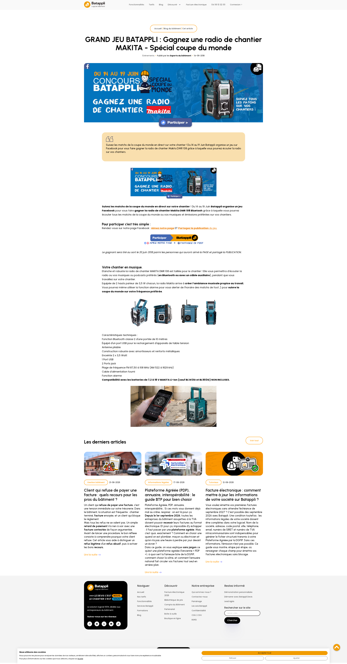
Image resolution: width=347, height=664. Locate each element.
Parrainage (197, 601)
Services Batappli (145, 606)
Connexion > (236, 4)
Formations (142, 610)
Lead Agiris (229, 601)
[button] (175, 4)
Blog (161, 4)
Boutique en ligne (172, 618)
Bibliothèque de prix (173, 600)
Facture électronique (196, 4)
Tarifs (151, 4)
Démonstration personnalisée (238, 592)
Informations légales (158, 482)
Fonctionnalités (136, 4)
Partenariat (169, 609)
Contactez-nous (200, 596)
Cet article (187, 28)
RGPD (194, 619)
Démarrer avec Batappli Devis (238, 596)
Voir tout (254, 440)
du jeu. (197, 228)
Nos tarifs (141, 596)
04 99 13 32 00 (218, 4)
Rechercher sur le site (237, 607)
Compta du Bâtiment (174, 604)
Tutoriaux (213, 482)
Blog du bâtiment (172, 28)
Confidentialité (199, 610)
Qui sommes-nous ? (201, 592)
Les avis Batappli (199, 606)
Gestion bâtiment (96, 482)
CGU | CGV (197, 615)
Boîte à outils (170, 613)
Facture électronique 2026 (174, 594)
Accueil (158, 28)
